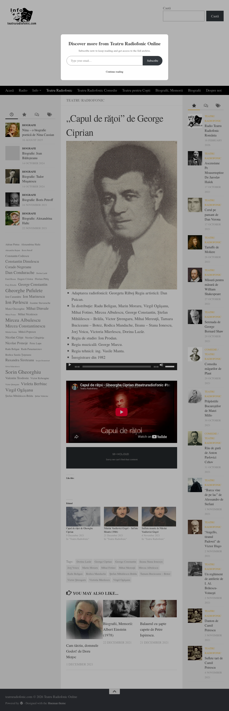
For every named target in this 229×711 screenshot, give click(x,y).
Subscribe (152, 60)
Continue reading (114, 71)
